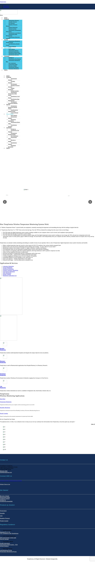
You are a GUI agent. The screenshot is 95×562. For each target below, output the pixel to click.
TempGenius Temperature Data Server (13, 31)
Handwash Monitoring (14, 68)
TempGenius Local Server (14, 97)
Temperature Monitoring (5, 401)
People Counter (4, 521)
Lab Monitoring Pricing (6, 550)
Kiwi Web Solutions (63, 559)
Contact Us (3, 500)
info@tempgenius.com (6, 472)
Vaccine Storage (4, 539)
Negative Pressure (5, 518)
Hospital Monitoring (3, 349)
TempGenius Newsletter (6, 501)
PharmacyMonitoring (3, 362)
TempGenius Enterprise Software (13, 37)
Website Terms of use (5, 484)
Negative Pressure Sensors (11, 25)
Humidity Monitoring (5, 407)
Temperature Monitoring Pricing (8, 551)
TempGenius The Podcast (13, 131)
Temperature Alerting (12, 117)
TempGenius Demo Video (14, 123)
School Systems (4, 546)
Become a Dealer (12, 140)
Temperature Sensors (12, 79)
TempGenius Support (12, 143)
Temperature (3, 510)
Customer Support (5, 498)
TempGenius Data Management (11, 35)
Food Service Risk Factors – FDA (9, 544)
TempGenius (3, 1)
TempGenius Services (14, 54)
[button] (30, 15)
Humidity (2, 513)
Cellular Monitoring (11, 89)
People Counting (4, 413)
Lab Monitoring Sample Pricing (13, 44)
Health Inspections (5, 543)
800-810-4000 (3, 471)
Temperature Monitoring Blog (13, 61)
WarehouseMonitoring (3, 374)
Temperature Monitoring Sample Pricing (13, 41)
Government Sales (12, 138)
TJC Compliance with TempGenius (9, 533)
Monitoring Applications (12, 120)
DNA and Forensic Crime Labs (8, 537)
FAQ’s (5, 70)
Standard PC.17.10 (5, 532)
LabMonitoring (3, 387)
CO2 (1, 515)
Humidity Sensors (11, 82)
